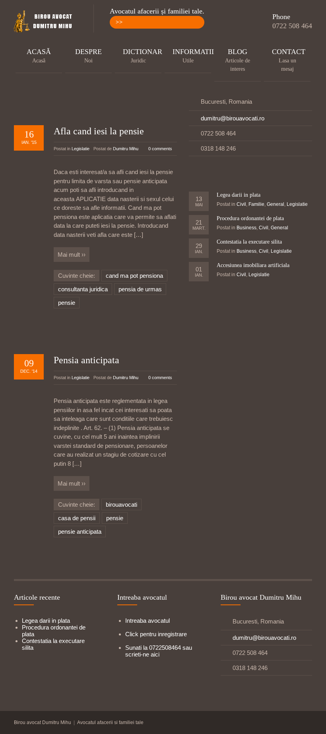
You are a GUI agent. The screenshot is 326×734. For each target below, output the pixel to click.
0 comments (160, 148)
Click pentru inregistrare (156, 634)
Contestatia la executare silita (249, 242)
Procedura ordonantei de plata (250, 218)
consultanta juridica (83, 289)
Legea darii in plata (238, 195)
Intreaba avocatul (147, 620)
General (275, 204)
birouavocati (121, 504)
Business (246, 227)
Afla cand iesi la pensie (99, 131)
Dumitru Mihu (125, 148)
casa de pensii (76, 518)
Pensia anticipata (86, 360)
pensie (66, 302)
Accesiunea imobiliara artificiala (253, 265)
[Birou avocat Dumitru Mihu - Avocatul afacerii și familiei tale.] (46, 21)
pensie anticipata (79, 531)
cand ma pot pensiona (134, 275)
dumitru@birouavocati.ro (232, 118)
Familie (256, 204)
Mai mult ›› (71, 254)
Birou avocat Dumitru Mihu (42, 722)
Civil (241, 204)
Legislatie (80, 148)
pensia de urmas (140, 289)
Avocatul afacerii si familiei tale (110, 722)
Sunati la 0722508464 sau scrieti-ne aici (158, 651)
